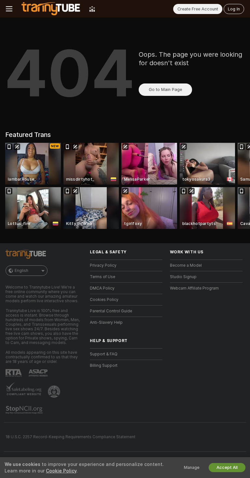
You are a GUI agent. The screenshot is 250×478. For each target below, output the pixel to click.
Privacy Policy (103, 265)
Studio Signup (183, 277)
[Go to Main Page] (50, 9)
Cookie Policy (61, 470)
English (21, 270)
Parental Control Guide (111, 311)
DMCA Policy (102, 288)
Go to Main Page (165, 89)
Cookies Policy (104, 299)
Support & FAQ (104, 354)
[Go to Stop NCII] (25, 410)
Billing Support (104, 365)
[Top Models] (92, 9)
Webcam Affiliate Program (194, 288)
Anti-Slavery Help (106, 322)
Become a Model (186, 265)
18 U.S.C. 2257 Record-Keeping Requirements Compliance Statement (70, 437)
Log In (234, 9)
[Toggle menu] (9, 9)
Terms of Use (102, 277)
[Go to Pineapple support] (55, 391)
